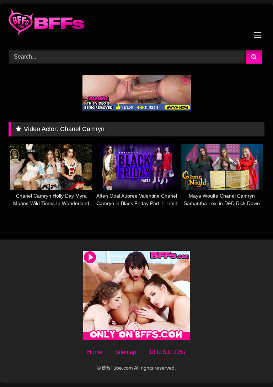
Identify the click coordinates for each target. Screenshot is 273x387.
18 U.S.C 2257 (167, 352)
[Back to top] (251, 366)
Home (94, 352)
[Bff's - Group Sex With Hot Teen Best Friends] (136, 24)
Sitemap (125, 352)
